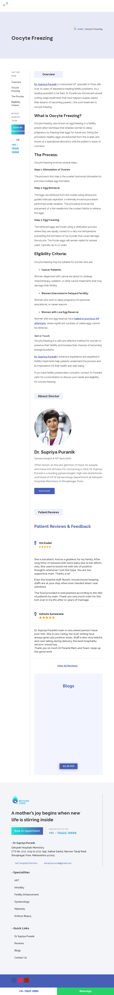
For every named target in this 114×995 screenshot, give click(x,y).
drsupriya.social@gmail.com (58, 863)
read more (49, 720)
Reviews (19, 943)
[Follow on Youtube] (26, 980)
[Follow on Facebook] (13, 980)
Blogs (17, 950)
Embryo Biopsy (22, 916)
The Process (17, 96)
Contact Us (20, 957)
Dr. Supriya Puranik (45, 84)
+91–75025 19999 (28, 991)
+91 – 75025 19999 (15, 148)
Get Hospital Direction (26, 863)
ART (16, 880)
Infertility (19, 887)
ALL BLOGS (68, 766)
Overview (16, 82)
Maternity (19, 908)
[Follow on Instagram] (20, 980)
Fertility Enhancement (26, 894)
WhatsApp (85, 991)
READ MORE (44, 491)
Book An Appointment (18, 129)
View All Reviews (67, 665)
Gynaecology (21, 901)
